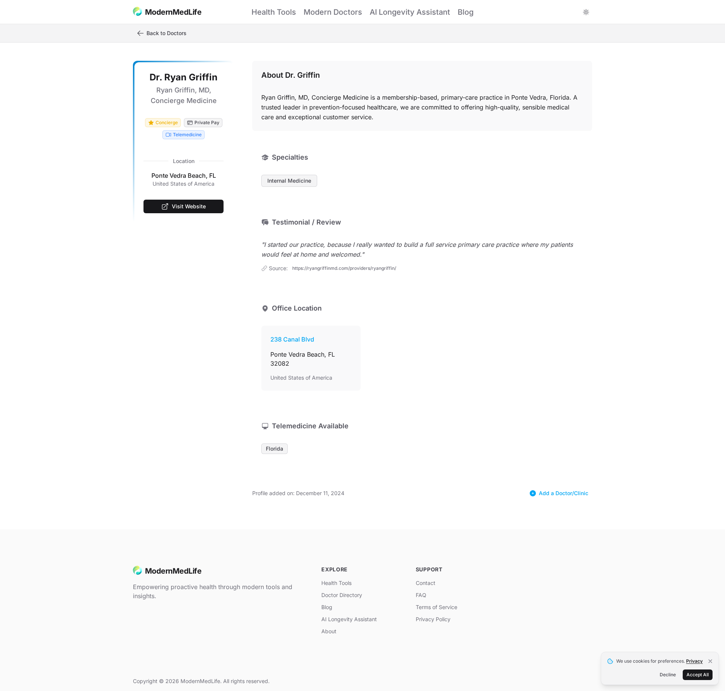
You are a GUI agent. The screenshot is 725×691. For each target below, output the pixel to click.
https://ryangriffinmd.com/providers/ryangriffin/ (344, 268)
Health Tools (336, 583)
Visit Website (189, 206)
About (328, 631)
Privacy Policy (433, 619)
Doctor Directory (341, 595)
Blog (326, 607)
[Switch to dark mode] (586, 12)
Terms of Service (436, 607)
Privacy (694, 661)
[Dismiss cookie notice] (710, 661)
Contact (425, 583)
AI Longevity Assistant (349, 619)
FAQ (421, 595)
